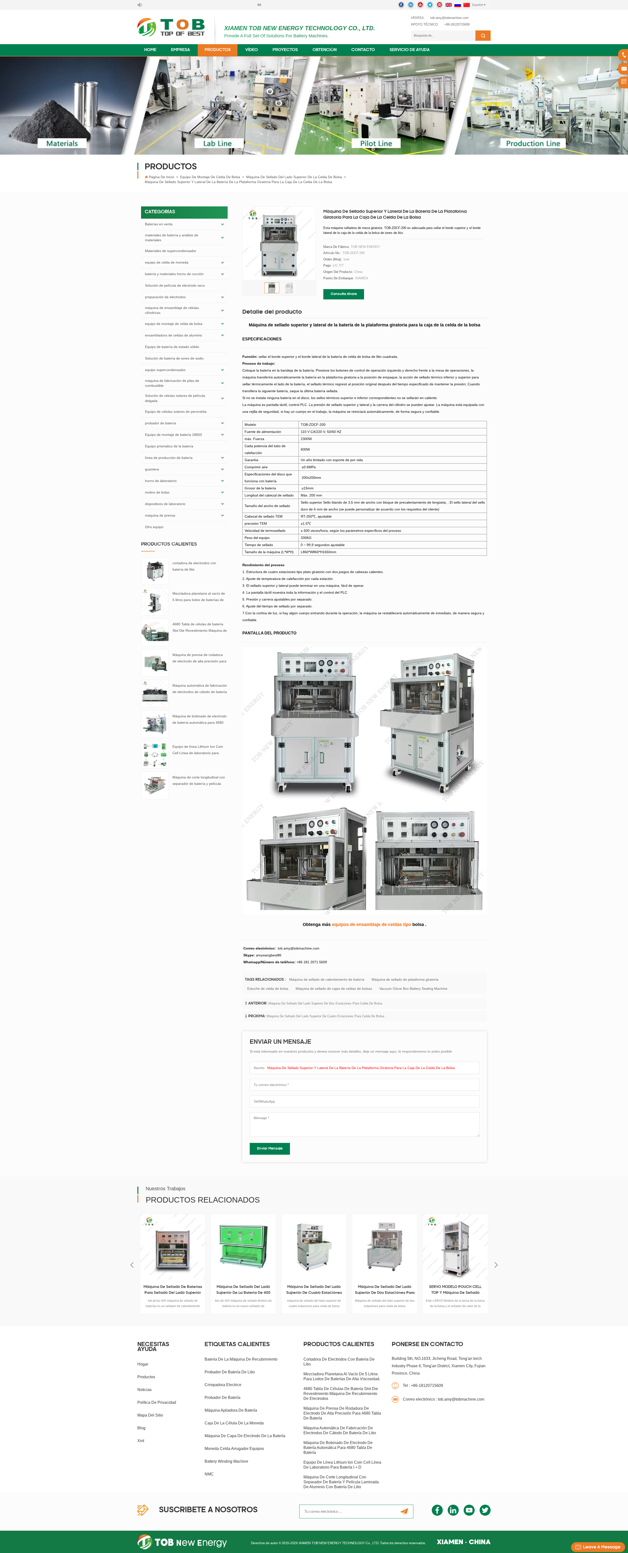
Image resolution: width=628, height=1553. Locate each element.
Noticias (144, 1390)
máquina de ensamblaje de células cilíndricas (172, 310)
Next (496, 1265)
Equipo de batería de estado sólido (172, 347)
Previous (132, 1265)
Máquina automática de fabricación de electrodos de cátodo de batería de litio (199, 689)
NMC (209, 1474)
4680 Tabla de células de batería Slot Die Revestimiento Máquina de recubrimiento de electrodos (199, 628)
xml (140, 1441)
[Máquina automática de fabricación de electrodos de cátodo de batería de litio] (155, 693)
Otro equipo (154, 527)
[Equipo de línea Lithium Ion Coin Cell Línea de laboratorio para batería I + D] (155, 755)
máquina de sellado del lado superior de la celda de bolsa (294, 177)
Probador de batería (222, 1397)
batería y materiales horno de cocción (174, 274)
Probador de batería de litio (230, 1372)
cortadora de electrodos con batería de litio (194, 566)
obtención (325, 50)
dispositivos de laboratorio (165, 504)
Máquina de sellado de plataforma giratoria (405, 979)
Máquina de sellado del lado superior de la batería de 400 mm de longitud (173, 1290)
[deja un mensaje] (598, 1547)
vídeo (251, 50)
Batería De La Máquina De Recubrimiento (241, 1359)
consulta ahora (344, 294)
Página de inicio (161, 177)
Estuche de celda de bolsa (267, 989)
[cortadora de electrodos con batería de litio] (155, 571)
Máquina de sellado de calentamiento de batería (326, 979)
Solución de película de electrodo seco (175, 285)
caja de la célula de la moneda (234, 1423)
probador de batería (160, 423)
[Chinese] (466, 5)
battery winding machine (226, 1461)
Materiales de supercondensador (170, 251)
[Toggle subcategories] (222, 224)
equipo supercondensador (165, 370)
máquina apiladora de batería (231, 1410)
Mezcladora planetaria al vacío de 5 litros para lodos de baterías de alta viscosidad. (198, 597)
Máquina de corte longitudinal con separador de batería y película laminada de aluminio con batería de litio (198, 781)
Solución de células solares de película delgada (175, 398)
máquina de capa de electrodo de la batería (245, 1436)
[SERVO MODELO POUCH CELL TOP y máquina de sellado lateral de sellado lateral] (384, 1246)
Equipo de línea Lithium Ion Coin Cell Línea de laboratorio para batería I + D (197, 750)
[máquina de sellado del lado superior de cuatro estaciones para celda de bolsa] (243, 1246)
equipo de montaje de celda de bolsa (210, 177)
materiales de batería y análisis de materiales (171, 237)
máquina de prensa (160, 515)
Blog (141, 1428)
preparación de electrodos (165, 297)
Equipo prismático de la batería (169, 446)
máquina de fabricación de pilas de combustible (172, 383)
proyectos (285, 50)
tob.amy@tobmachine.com (449, 18)
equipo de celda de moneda (166, 262)
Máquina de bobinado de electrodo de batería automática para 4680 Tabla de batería (199, 720)
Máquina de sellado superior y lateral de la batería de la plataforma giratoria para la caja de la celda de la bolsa (361, 1068)
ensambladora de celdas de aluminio (173, 335)
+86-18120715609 (457, 24)
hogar (142, 1364)
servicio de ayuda (410, 50)
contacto (363, 50)
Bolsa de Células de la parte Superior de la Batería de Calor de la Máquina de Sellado (455, 1290)
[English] (448, 5)
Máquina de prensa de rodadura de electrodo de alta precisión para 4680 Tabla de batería (199, 658)
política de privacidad (156, 1402)
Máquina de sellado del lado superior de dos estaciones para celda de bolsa (325, 1003)
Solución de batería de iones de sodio (174, 358)
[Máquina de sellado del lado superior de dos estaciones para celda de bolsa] (314, 1246)
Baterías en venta (158, 224)
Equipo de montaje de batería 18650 (173, 435)
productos (146, 1377)
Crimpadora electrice (223, 1385)
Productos (218, 50)
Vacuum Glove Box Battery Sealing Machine (413, 989)
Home (150, 50)
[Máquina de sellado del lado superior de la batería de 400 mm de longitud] (172, 1246)
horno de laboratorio (161, 481)
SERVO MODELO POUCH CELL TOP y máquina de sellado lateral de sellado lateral (384, 1290)
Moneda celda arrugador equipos (234, 1448)
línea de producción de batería (169, 458)
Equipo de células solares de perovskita (176, 412)
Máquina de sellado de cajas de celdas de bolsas (334, 989)
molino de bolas (157, 492)
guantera (152, 469)
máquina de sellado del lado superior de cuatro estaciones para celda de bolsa (325, 1016)
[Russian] (457, 5)
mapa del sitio (150, 1415)
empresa (180, 50)
